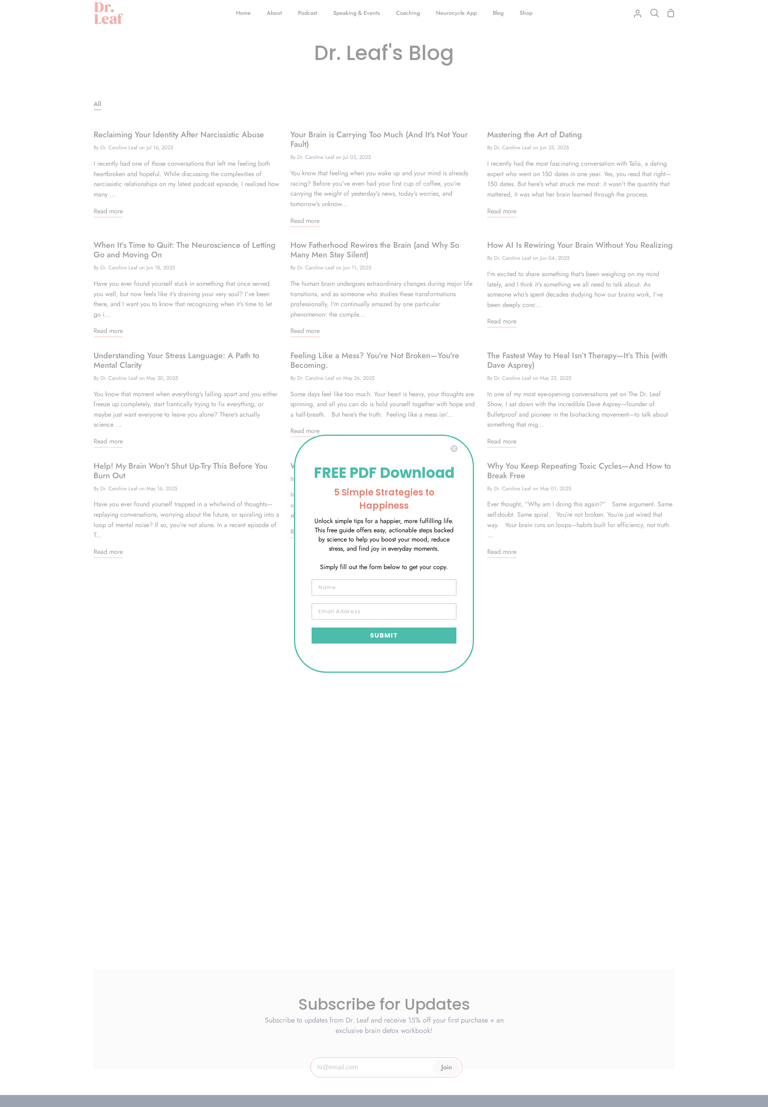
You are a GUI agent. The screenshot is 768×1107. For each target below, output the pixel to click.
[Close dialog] (454, 449)
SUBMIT (384, 635)
